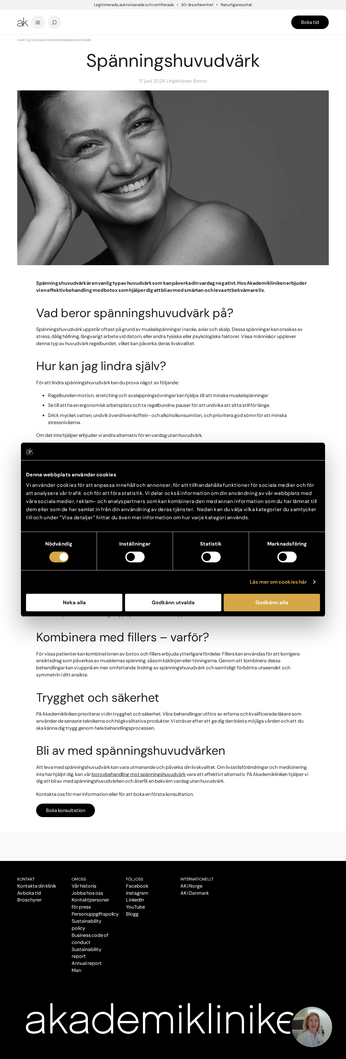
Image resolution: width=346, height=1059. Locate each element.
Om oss (79, 879)
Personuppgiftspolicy (95, 914)
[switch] (135, 557)
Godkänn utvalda (173, 602)
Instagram (137, 893)
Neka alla (74, 602)
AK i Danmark (194, 893)
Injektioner (48, 40)
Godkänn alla (271, 602)
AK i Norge (191, 886)
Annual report (87, 963)
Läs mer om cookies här (278, 582)
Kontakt (26, 879)
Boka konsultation (65, 810)
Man (76, 970)
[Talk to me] (312, 1027)
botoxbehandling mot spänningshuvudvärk (139, 774)
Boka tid (310, 22)
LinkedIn (135, 900)
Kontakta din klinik (36, 886)
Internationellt (197, 879)
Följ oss (134, 879)
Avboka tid (29, 893)
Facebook (137, 886)
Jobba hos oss (87, 893)
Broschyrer (29, 900)
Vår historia (84, 886)
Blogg (32, 40)
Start (21, 40)
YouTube (135, 907)
